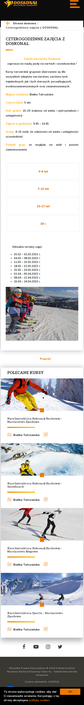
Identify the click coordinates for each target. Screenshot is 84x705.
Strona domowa (24, 23)
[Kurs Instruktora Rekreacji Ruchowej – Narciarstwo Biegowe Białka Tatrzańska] (42, 524)
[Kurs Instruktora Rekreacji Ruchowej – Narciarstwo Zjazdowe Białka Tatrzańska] (42, 394)
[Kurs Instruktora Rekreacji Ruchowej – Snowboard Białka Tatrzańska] (42, 459)
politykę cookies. (39, 700)
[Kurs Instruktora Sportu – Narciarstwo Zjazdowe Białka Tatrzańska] (42, 589)
